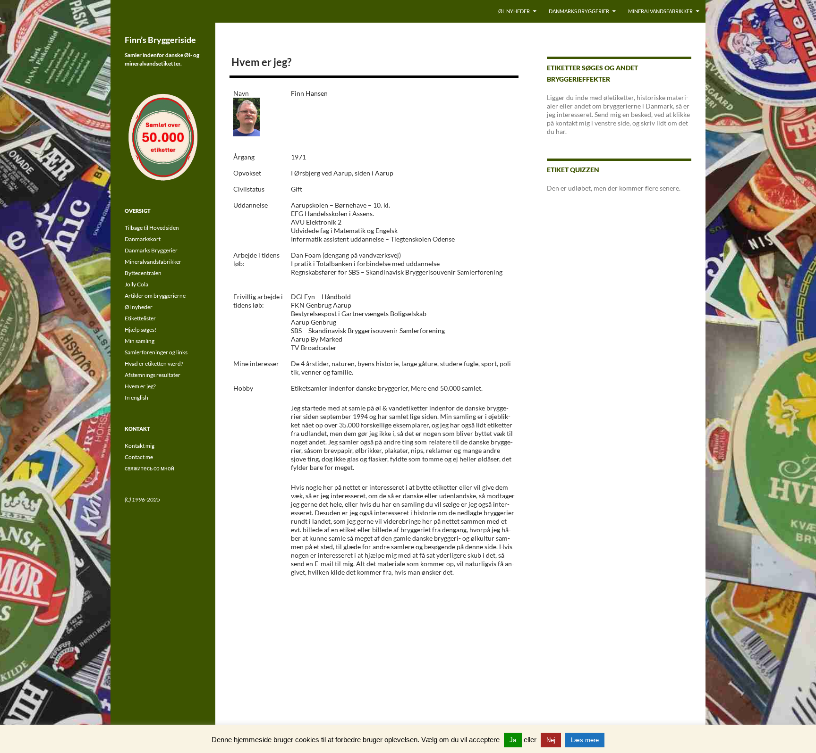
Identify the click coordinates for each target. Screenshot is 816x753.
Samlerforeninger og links (156, 352)
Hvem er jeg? (140, 386)
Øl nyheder (514, 11)
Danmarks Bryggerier (579, 11)
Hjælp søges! (140, 329)
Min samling (139, 340)
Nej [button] (550, 740)
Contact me (139, 456)
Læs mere (585, 740)
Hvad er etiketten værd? (154, 363)
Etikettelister (140, 318)
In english (136, 397)
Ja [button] (513, 740)
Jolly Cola (136, 284)
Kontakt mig (139, 445)
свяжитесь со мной (149, 468)
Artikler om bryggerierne (155, 295)
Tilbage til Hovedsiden (152, 227)
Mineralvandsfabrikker (660, 11)
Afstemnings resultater (152, 374)
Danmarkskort (143, 239)
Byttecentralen (143, 272)
